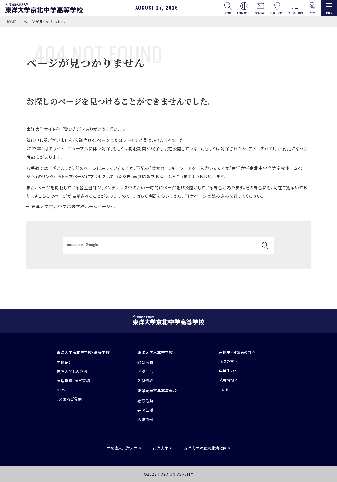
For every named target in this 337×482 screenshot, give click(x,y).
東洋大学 (161, 448)
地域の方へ (228, 361)
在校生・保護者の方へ (237, 352)
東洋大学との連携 (72, 371)
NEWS (62, 389)
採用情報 (226, 379)
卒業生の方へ (230, 370)
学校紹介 (64, 362)
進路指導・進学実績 (73, 380)
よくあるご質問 (69, 399)
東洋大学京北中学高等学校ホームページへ (73, 206)
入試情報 (145, 380)
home (11, 21)
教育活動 (145, 362)
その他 (224, 389)
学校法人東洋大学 (122, 448)
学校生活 (145, 371)
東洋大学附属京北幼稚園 (205, 448)
